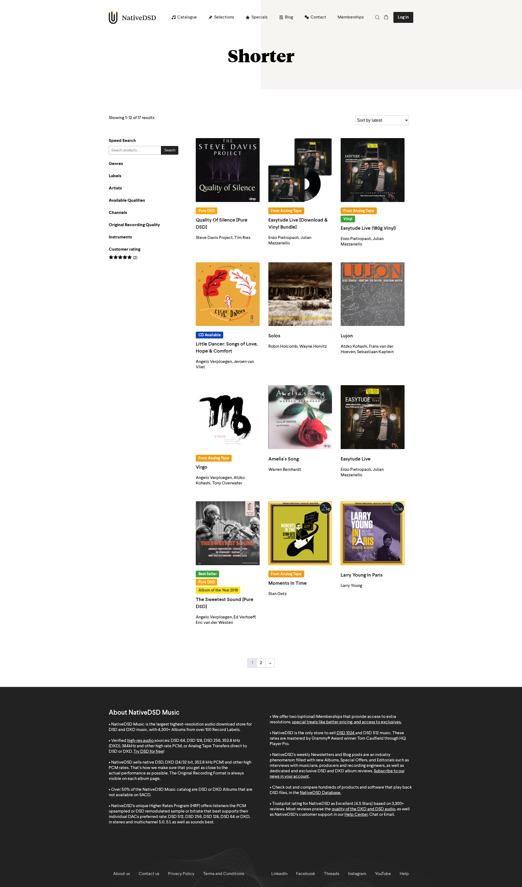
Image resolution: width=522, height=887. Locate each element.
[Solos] (300, 294)
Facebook (305, 874)
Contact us (149, 874)
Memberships (351, 17)
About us (121, 874)
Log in (403, 17)
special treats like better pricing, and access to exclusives (346, 722)
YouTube (383, 874)
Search (169, 150)
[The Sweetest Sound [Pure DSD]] (228, 533)
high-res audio (140, 741)
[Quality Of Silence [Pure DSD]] (228, 170)
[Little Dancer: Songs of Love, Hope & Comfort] (228, 294)
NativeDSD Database (320, 793)
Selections (224, 17)
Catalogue (187, 17)
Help (404, 874)
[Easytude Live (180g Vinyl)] (373, 170)
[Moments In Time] (300, 533)
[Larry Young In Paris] (373, 533)
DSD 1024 (346, 733)
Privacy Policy (181, 874)
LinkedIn (279, 874)
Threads (331, 874)
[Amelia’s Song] (300, 417)
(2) (123, 258)
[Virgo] (228, 417)
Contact (318, 17)
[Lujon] (373, 294)
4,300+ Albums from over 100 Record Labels (199, 730)
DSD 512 (371, 733)
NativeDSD (132, 17)
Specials (259, 17)
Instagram (357, 874)
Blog (289, 17)
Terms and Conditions (223, 874)
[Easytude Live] (373, 417)
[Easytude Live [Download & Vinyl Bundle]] (300, 170)
